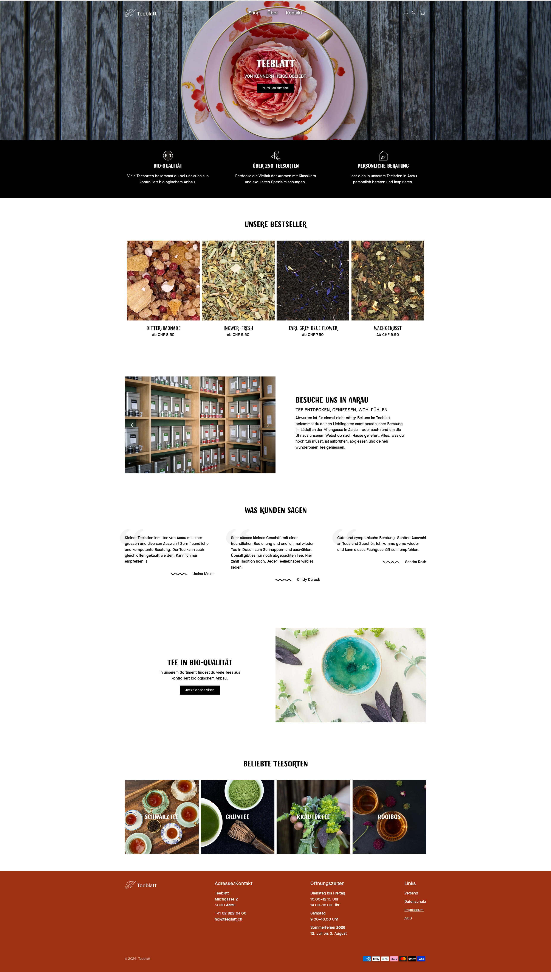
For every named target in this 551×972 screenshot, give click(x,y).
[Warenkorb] (422, 12)
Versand (411, 893)
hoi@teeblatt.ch (228, 919)
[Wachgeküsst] (387, 280)
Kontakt (294, 13)
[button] (414, 13)
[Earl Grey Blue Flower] (313, 280)
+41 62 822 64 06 (230, 913)
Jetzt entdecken (200, 689)
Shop (254, 13)
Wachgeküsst (388, 328)
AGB (408, 918)
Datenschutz (415, 901)
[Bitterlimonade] (163, 280)
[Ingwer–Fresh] (238, 280)
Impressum (414, 909)
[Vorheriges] (133, 425)
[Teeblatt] (141, 13)
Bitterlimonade (163, 328)
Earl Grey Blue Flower (313, 328)
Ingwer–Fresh (238, 328)
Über (273, 13)
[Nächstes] (267, 425)
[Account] (405, 12)
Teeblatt (144, 958)
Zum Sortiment (275, 88)
